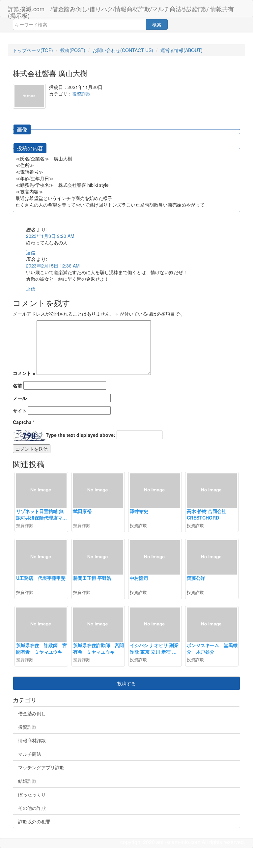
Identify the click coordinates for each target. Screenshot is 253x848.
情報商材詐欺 (32, 740)
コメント (24, 373)
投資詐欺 (81, 93)
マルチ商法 (29, 753)
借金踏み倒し (32, 713)
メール (20, 398)
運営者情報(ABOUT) (181, 50)
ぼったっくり (32, 794)
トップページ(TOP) (33, 50)
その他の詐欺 (32, 808)
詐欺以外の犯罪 (34, 821)
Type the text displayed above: (80, 435)
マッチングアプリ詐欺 (41, 767)
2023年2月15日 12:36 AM (53, 265)
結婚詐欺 (27, 780)
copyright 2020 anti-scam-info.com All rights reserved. (182, 842)
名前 (17, 385)
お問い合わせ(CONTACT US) (123, 50)
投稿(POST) (72, 50)
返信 (30, 252)
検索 (156, 24)
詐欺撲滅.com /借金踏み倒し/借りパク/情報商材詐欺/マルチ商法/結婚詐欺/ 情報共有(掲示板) (121, 10)
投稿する (126, 683)
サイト (20, 410)
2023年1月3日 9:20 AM (50, 236)
